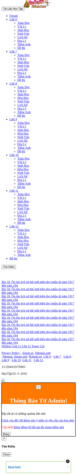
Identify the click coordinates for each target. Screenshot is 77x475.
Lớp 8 (13, 83)
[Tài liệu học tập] (38, 8)
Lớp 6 (13, 19)
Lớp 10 (14, 155)
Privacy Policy (11, 353)
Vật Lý (21, 26)
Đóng (6, 434)
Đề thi (21, 48)
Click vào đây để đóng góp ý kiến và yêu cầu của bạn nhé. (38, 420)
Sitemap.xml (43, 353)
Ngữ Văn (23, 33)
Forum (13, 15)
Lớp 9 (13, 119)
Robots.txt (35, 356)
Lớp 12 (14, 226)
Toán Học (23, 23)
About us (27, 353)
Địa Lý (21, 40)
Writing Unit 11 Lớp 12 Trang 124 (23, 346)
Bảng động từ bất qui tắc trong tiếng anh (39, 427)
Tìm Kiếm (8, 266)
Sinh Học (23, 30)
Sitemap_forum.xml (15, 356)
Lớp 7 (13, 51)
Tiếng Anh (24, 44)
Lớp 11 (13, 190)
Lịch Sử (22, 37)
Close (6, 454)
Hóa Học (23, 98)
